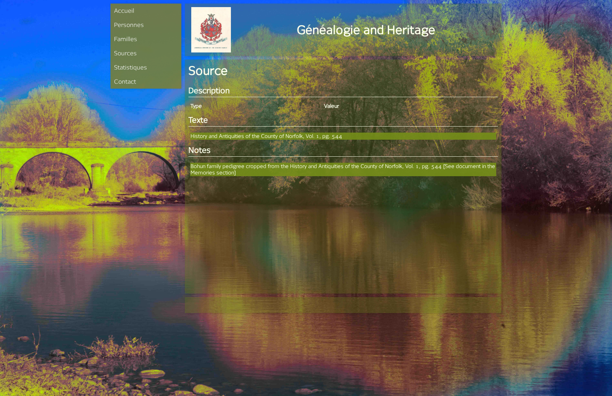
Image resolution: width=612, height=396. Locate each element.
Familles (125, 38)
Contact (125, 81)
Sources (125, 53)
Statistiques (130, 67)
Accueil (124, 10)
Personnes (129, 24)
